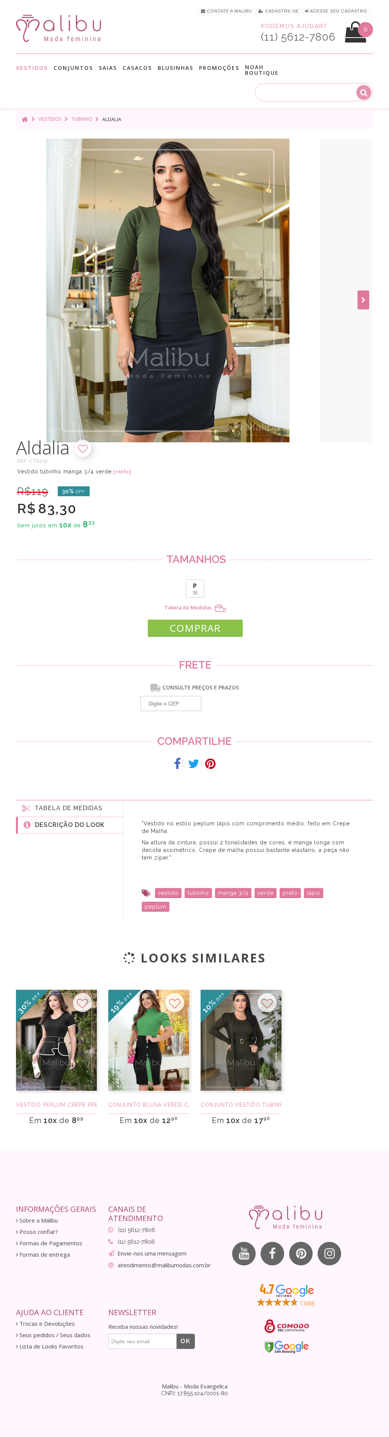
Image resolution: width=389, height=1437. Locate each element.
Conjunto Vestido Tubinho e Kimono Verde (241, 1105)
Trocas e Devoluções (46, 1323)
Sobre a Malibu (38, 1220)
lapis (313, 893)
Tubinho (81, 119)
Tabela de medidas (67, 808)
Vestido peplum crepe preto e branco (56, 1105)
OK (185, 1341)
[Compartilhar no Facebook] (177, 764)
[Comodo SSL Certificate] (286, 1326)
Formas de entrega (44, 1254)
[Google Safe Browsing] (286, 1347)
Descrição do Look (67, 824)
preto (290, 893)
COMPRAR (195, 628)
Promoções (219, 68)
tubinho (198, 893)
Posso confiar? (38, 1231)
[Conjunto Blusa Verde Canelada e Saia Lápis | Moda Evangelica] (148, 1040)
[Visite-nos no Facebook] (272, 1253)
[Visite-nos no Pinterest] (301, 1253)
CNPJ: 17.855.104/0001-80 (194, 1393)
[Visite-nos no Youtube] (244, 1253)
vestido (168, 893)
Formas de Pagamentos (50, 1243)
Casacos (137, 68)
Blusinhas (175, 68)
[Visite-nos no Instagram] (329, 1253)
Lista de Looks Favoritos (51, 1346)
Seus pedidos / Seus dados (54, 1335)
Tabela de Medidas (188, 607)
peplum (155, 907)
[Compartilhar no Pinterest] (210, 764)
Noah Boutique (262, 70)
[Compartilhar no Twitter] (194, 764)
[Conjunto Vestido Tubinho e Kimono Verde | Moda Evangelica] (241, 1040)
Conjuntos (73, 68)
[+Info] (122, 472)
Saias (108, 68)
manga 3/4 (233, 893)
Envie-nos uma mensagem (152, 1253)
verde (266, 893)
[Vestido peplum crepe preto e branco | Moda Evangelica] (56, 1040)
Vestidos (32, 68)
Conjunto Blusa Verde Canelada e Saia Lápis (148, 1105)
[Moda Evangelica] (60, 28)
